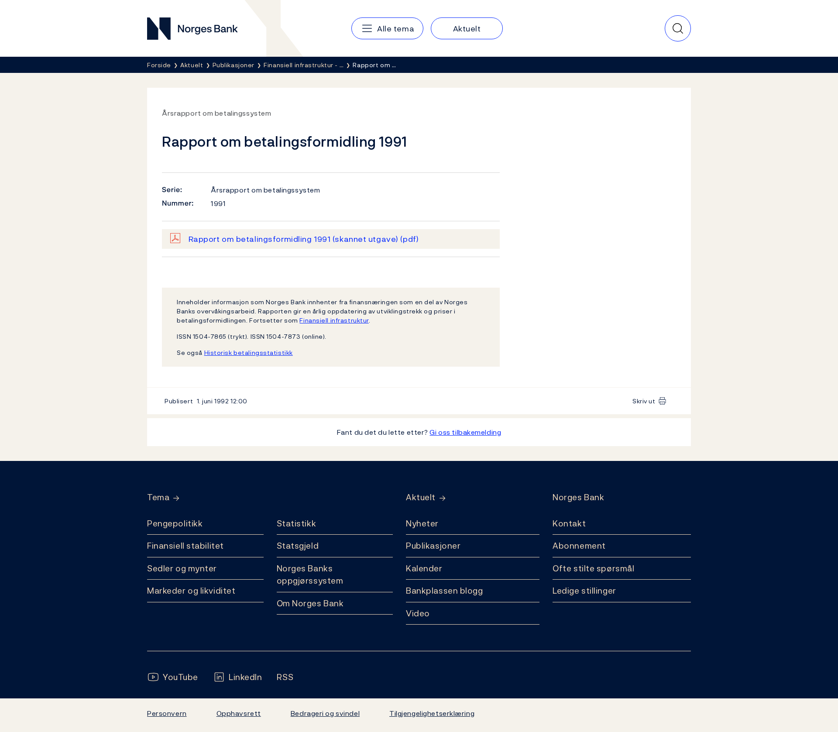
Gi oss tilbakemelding (465, 432)
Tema (158, 497)
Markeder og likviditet (191, 590)
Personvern (167, 713)
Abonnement (579, 546)
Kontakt (569, 523)
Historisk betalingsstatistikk (248, 352)
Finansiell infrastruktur (334, 320)
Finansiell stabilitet (185, 546)
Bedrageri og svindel (325, 713)
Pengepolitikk (175, 523)
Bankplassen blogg (444, 590)
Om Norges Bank (310, 603)
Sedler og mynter (182, 568)
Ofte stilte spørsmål (593, 568)
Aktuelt (421, 497)
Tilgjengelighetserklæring (431, 713)
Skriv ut (644, 401)
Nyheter (422, 523)
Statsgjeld (298, 546)
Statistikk (296, 523)
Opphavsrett (238, 713)
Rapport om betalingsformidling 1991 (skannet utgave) (304, 239)
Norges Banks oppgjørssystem (310, 574)
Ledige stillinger (584, 590)
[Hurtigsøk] (678, 28)
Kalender (424, 568)
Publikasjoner (433, 546)
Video (418, 613)
